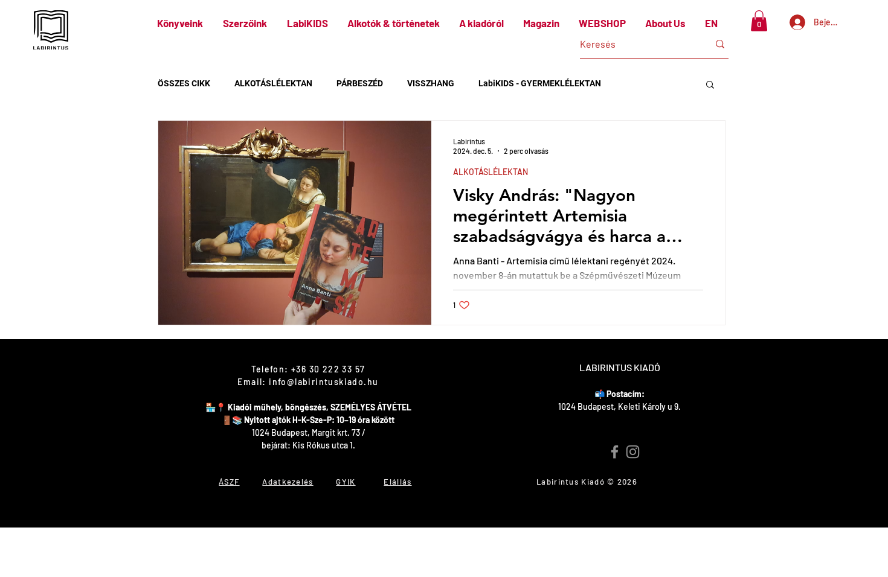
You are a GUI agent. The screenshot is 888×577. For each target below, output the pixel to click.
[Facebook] (614, 452)
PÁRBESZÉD (359, 83)
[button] (759, 20)
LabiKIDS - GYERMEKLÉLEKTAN (539, 83)
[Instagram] (633, 452)
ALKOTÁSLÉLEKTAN (273, 83)
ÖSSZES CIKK (184, 83)
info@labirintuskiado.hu (323, 382)
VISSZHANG (430, 83)
